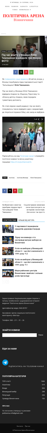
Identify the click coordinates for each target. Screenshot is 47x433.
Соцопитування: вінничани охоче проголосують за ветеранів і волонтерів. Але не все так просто (34, 208)
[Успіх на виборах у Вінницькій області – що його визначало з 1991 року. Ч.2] (8, 251)
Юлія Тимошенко (35, 178)
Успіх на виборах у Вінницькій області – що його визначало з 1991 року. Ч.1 (29, 262)
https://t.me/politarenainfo (20, 162)
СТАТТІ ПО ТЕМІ (10, 220)
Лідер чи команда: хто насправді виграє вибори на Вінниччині (28, 240)
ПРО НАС (6, 406)
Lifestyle (34, 6)
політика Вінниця (22, 178)
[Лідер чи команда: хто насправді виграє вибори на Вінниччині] (8, 240)
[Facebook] (15, 72)
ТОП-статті (11, 51)
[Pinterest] (26, 72)
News (7, 6)
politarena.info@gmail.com (12, 413)
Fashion (14, 6)
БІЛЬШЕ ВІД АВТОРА (26, 220)
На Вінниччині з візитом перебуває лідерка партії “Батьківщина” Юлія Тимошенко (12, 208)
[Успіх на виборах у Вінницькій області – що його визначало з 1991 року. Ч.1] (8, 262)
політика (11, 178)
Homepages (24, 9)
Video (15, 9)
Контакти (20, 426)
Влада (4, 51)
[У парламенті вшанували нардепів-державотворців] (8, 229)
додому (3, 33)
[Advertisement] (23, 27)
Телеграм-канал (27, 156)
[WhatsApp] (31, 72)
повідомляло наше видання (16, 79)
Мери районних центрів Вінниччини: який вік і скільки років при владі (28, 273)
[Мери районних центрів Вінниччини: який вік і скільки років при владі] (8, 273)
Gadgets (24, 6)
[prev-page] (3, 281)
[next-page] (7, 281)
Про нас (27, 426)
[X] (21, 72)
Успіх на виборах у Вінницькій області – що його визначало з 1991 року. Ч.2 (29, 251)
